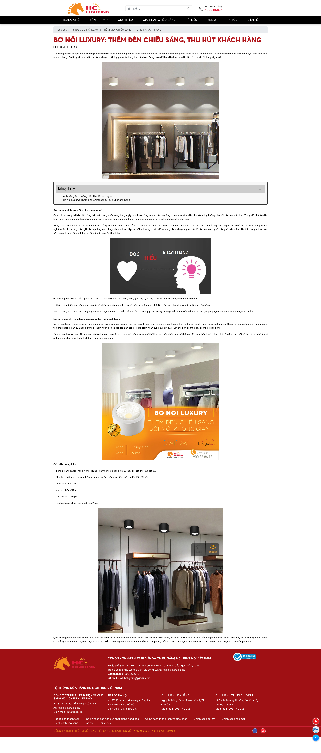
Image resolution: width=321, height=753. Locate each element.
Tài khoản (105, 723)
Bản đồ (89, 723)
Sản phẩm (98, 19)
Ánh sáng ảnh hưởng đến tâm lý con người (88, 196)
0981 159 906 (182, 708)
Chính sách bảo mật (233, 718)
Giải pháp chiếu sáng (159, 19)
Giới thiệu (125, 19)
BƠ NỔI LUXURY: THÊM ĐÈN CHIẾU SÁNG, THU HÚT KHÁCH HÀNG (122, 29)
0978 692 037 (129, 708)
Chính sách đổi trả (204, 718)
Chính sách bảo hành (66, 723)
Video (211, 19)
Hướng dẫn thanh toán (67, 718)
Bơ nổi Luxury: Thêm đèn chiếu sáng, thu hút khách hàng (96, 199)
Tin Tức (232, 19)
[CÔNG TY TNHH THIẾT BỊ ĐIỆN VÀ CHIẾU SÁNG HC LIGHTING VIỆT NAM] (89, 8)
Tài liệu (191, 19)
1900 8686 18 (75, 711)
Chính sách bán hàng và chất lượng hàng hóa (112, 718)
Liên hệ (253, 19)
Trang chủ (71, 19)
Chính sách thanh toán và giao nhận (166, 718)
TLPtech (170, 730)
